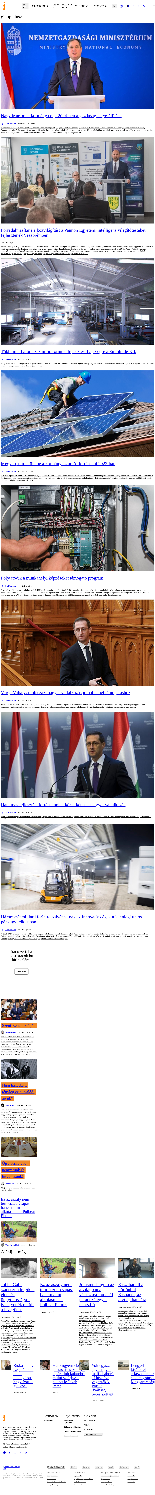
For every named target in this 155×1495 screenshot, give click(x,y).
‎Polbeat (24, 1245)
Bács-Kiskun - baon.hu (53, 1473)
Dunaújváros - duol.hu (80, 1473)
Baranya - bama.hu (52, 1476)
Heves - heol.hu (78, 1485)
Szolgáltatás (124, 1467)
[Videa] (128, 6)
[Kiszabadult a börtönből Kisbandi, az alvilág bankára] (136, 1268)
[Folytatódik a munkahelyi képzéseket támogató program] (77, 528)
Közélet (73, 1467)
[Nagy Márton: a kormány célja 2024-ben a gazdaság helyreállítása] (77, 66)
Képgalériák (88, 1429)
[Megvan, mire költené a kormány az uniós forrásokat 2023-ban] (77, 413)
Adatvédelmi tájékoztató (68, 1421)
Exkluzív (56, 1392)
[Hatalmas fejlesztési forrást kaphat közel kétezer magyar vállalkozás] (77, 755)
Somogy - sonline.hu (106, 1482)
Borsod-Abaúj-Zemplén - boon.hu (56, 1482)
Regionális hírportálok (56, 1467)
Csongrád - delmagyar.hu (54, 1485)
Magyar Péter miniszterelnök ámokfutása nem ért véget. (18, 1189)
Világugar (81, 6)
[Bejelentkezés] (121, 6)
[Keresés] (114, 6)
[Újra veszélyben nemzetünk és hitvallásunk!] (19, 1147)
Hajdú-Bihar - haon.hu (80, 1482)
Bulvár (110, 1467)
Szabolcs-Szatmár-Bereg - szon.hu (110, 1485)
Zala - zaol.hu (131, 1482)
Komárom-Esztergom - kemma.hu (110, 1476)
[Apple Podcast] (31, 1452)
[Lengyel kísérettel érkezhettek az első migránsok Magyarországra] (123, 1365)
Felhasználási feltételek (72, 1431)
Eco (3, 242)
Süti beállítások (91, 1434)
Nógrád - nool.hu (105, 1479)
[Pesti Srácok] (10, 6)
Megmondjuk (40, 6)
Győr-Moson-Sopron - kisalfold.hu (83, 1479)
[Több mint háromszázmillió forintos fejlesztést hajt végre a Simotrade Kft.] (77, 301)
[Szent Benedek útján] (19, 1009)
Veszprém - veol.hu (133, 1479)
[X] (138, 6)
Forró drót (55, 6)
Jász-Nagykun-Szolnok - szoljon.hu (110, 1473)
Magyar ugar (67, 6)
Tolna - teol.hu (131, 1473)
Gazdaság (86, 1467)
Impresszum (48, 1421)
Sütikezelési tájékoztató (72, 1427)
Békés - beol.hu (51, 1479)
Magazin (99, 1467)
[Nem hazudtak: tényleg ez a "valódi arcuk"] (19, 1069)
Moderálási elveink (71, 1436)
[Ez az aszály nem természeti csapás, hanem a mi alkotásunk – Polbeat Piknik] (19, 1231)
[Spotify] (26, 1452)
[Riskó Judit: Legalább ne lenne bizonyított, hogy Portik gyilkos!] (6, 1365)
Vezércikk (21, 1032)
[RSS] (144, 6)
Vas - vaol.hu (131, 1476)
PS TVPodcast (89, 1421)
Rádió (137, 1467)
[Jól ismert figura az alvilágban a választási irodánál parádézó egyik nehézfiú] (97, 1268)
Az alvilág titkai (125, 1307)
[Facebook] (133, 6)
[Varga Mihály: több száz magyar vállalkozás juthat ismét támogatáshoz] (77, 643)
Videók (86, 1425)
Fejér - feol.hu (78, 1476)
